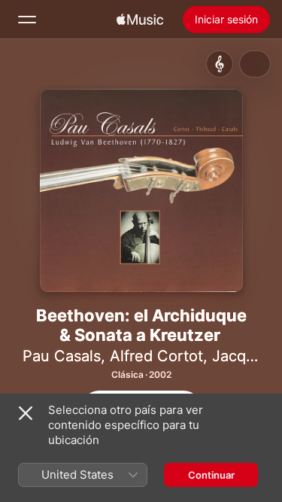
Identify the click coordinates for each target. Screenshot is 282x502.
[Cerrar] (25, 413)
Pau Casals (62, 356)
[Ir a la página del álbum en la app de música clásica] (219, 64)
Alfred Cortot (156, 356)
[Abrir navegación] (27, 19)
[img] (140, 19)
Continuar (211, 475)
